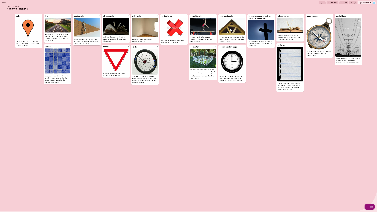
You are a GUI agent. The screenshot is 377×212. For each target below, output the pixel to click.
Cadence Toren (11, 6)
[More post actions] (41, 15)
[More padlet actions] (355, 2)
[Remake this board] (351, 2)
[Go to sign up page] (374, 2)
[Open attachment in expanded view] (29, 29)
